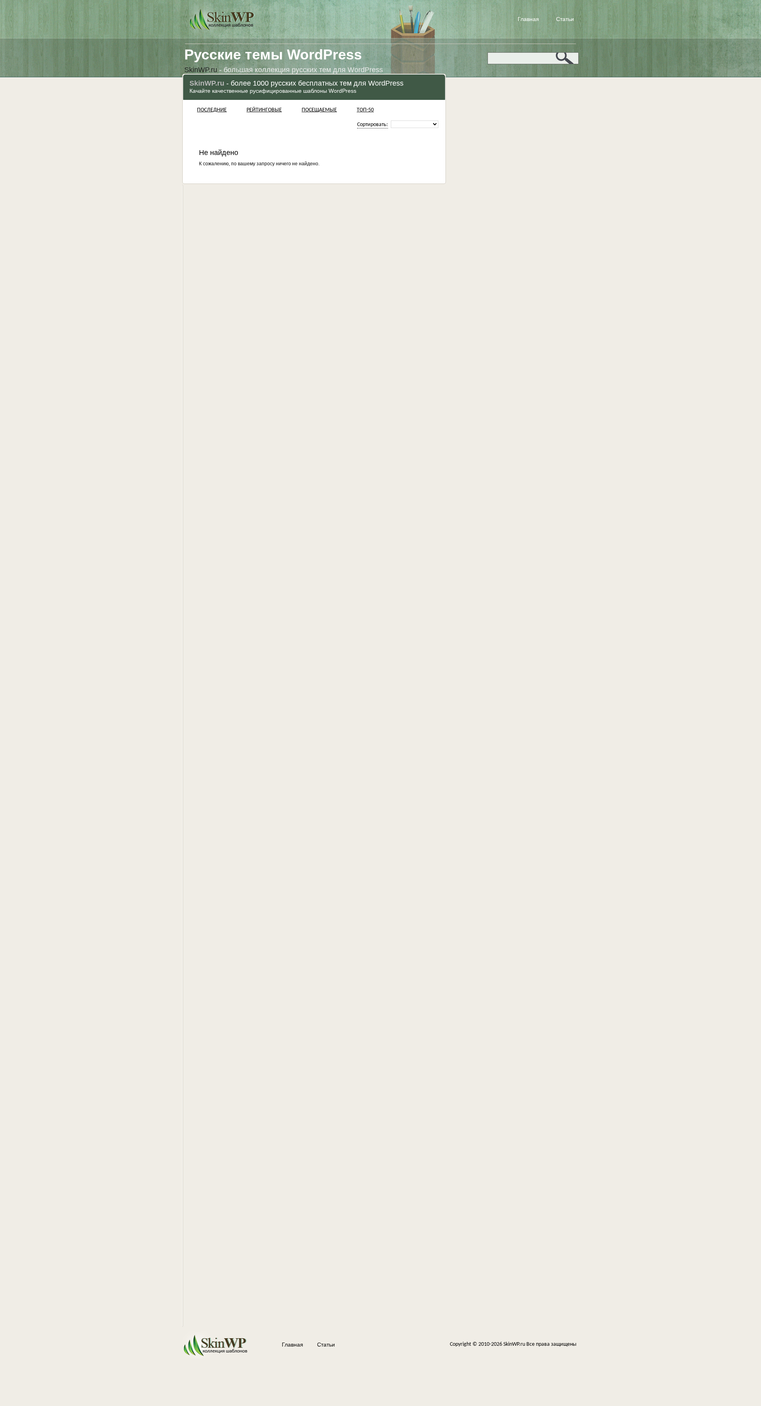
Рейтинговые (264, 110)
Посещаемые (319, 110)
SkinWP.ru (514, 1344)
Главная (528, 19)
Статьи (565, 19)
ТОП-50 (365, 110)
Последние (212, 110)
